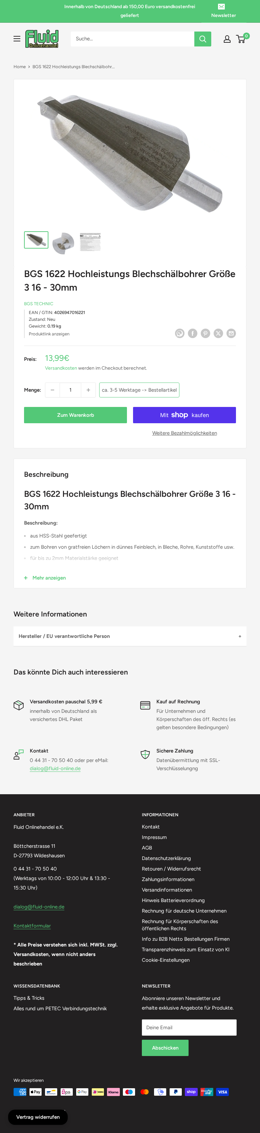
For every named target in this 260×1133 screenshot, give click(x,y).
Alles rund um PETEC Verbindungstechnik (60, 1008)
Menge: (32, 390)
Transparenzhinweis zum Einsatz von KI (186, 949)
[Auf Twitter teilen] (218, 333)
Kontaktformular (32, 926)
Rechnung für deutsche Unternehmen (184, 911)
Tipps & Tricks (29, 998)
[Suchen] (202, 39)
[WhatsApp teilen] (180, 333)
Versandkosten (61, 368)
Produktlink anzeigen (49, 333)
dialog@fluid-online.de (55, 768)
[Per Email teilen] (231, 333)
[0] (241, 39)
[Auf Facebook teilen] (192, 333)
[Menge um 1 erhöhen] (88, 390)
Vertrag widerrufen (38, 1117)
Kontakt (151, 827)
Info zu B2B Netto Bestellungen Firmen (186, 939)
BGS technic (38, 303)
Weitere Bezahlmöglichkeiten (184, 433)
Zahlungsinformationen (168, 879)
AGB (147, 848)
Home (20, 66)
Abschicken (165, 1048)
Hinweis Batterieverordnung (173, 900)
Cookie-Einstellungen (166, 960)
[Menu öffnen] (17, 38)
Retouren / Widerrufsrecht (171, 869)
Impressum (154, 837)
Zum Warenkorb (75, 415)
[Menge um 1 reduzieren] (52, 390)
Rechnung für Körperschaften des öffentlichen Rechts (180, 925)
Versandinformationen (167, 890)
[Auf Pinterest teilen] (205, 333)
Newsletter (223, 15)
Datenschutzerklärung (166, 858)
